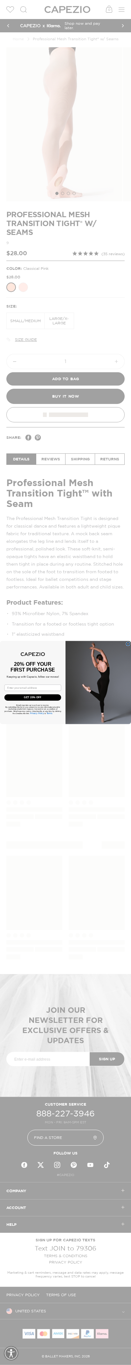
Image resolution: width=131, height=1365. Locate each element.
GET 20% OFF (32, 697)
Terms (49, 713)
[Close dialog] (128, 644)
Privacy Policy (37, 713)
